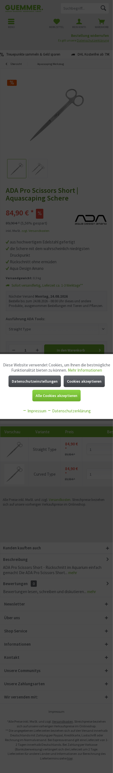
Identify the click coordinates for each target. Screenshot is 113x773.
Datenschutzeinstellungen (35, 381)
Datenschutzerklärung (71, 410)
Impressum (36, 410)
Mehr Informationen (85, 370)
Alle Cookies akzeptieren (56, 395)
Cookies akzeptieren (84, 381)
